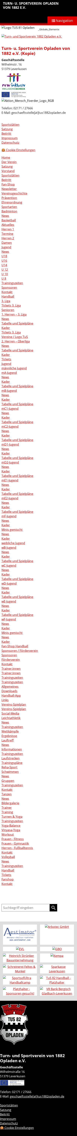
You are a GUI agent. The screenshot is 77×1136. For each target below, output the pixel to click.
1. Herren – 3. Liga (14, 314)
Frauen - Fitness (12, 839)
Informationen (11, 749)
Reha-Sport (9, 767)
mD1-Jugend (10, 444)
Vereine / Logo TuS (14, 337)
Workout (7, 834)
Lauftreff (7, 740)
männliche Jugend (14, 368)
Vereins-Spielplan (13, 704)
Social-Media (10, 713)
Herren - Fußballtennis (17, 848)
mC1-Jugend (10, 409)
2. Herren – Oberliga (15, 341)
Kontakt (7, 292)
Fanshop (7, 879)
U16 (4, 261)
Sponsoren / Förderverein (19, 651)
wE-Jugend (8, 601)
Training (7, 812)
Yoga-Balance (10, 825)
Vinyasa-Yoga (10, 830)
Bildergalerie (10, 803)
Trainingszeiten (12, 283)
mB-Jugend (9, 391)
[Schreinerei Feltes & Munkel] (20, 969)
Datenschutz (10, 142)
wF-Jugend (8, 619)
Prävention (9, 198)
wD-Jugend (9, 583)
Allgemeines (10, 686)
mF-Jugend (8, 516)
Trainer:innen (11, 669)
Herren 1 (7, 229)
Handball (7, 296)
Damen (6, 243)
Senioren (7, 310)
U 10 (4, 274)
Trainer (6, 808)
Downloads (9, 691)
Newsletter (9, 189)
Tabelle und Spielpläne (17, 323)
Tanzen (6, 794)
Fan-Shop (8, 184)
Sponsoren (9, 287)
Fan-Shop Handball (14, 646)
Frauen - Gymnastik (15, 843)
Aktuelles (7, 225)
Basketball (8, 220)
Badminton (9, 211)
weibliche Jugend (13, 543)
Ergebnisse (9, 736)
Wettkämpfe (10, 731)
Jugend (6, 247)
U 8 (3, 278)
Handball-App (11, 695)
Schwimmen (10, 772)
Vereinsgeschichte (14, 193)
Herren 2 (7, 238)
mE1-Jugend (9, 480)
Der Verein (9, 162)
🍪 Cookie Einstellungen (18, 150)
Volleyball (8, 857)
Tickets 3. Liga (11, 305)
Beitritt (6, 134)
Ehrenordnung (11, 202)
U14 (4, 265)
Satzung (7, 129)
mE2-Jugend (9, 498)
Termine (7, 234)
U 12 (4, 270)
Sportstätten (10, 125)
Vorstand (8, 171)
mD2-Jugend (10, 462)
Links (5, 700)
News (5, 216)
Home (5, 157)
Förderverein (10, 660)
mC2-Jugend (10, 426)
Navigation (64, 20)
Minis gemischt (12, 530)
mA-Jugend (9, 373)
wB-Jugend (8, 547)
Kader (5, 328)
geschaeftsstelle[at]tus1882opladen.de (37, 1096)
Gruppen (7, 781)
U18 (4, 256)
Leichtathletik (10, 718)
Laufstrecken (10, 758)
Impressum (9, 138)
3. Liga (5, 301)
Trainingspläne (11, 763)
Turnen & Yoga (11, 816)
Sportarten (9, 207)
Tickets (6, 359)
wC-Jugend (8, 565)
